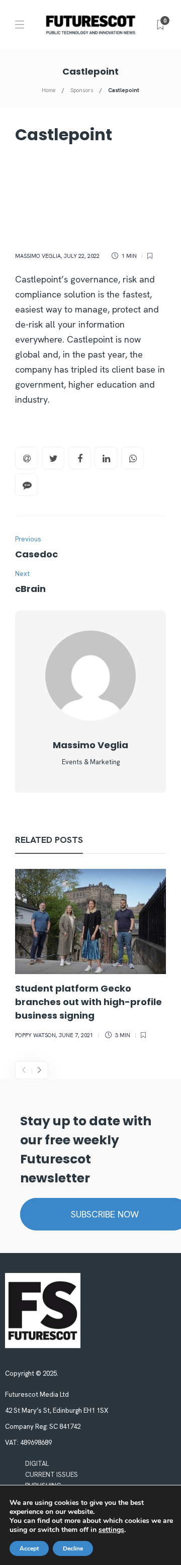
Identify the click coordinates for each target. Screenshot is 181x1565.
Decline (73, 1548)
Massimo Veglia (38, 255)
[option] (90, 956)
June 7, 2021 (76, 1035)
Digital (37, 1463)
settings (111, 1529)
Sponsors (82, 90)
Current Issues (51, 1474)
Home (49, 90)
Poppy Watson (35, 1035)
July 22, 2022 (82, 255)
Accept (29, 1548)
